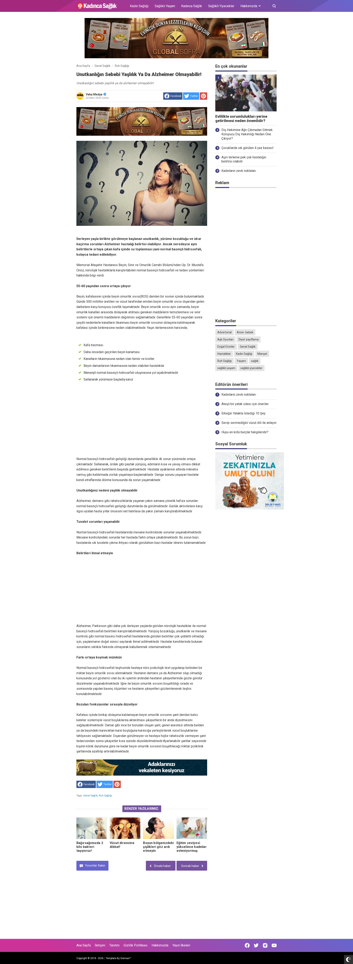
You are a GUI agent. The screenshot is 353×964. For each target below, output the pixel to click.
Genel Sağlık (90, 795)
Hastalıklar (224, 353)
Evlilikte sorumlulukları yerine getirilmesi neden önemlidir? (241, 118)
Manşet (262, 353)
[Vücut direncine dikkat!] (125, 828)
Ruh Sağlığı (105, 795)
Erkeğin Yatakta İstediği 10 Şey (243, 413)
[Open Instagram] (265, 945)
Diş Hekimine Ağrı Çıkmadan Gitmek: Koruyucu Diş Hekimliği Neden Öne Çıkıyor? (247, 134)
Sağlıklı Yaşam (165, 6)
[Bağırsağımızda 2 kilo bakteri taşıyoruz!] (91, 828)
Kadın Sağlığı (139, 6)
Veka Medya (94, 94)
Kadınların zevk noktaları (238, 171)
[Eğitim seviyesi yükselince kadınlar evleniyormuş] (191, 828)
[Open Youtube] (274, 945)
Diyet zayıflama (249, 339)
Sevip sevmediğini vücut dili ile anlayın (248, 423)
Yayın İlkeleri (181, 945)
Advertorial (224, 332)
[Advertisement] (141, 422)
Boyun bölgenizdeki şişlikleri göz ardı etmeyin (158, 847)
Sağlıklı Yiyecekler (221, 6)
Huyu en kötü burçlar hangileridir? (244, 432)
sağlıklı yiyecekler (251, 368)
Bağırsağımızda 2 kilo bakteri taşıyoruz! (89, 847)
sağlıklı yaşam (226, 368)
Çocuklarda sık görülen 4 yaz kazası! (247, 148)
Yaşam (241, 361)
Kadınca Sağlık (191, 6)
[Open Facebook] (247, 945)
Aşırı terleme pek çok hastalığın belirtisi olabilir (243, 159)
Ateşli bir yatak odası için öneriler (245, 404)
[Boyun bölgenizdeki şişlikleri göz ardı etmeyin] (158, 828)
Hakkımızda (160, 945)
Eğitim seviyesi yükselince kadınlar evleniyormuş (191, 847)
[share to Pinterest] (203, 96)
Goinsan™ (125, 958)
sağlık (254, 361)
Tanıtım (114, 945)
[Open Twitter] (256, 945)
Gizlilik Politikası (135, 945)
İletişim (100, 945)
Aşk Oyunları (225, 339)
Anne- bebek (245, 332)
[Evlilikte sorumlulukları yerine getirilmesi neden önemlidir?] (246, 93)
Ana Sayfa (83, 945)
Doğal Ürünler (226, 346)
